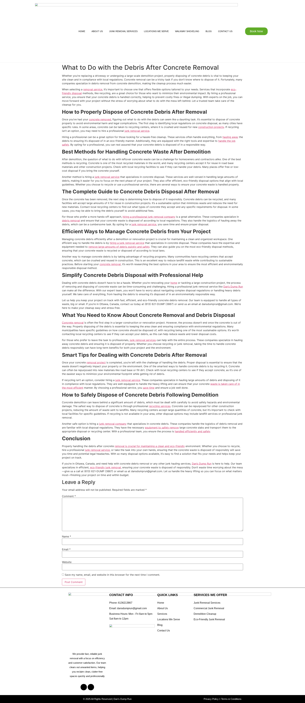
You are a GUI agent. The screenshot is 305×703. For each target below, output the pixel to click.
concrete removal (110, 264)
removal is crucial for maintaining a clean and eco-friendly (150, 446)
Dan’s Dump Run (233, 286)
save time (148, 387)
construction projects (211, 127)
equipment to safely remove (162, 427)
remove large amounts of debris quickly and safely (118, 246)
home (173, 282)
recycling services (159, 406)
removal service (92, 89)
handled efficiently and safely (192, 431)
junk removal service (137, 130)
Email (66, 549)
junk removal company (112, 423)
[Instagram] (91, 687)
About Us (97, 31)
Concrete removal (73, 322)
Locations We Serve (156, 31)
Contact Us (225, 31)
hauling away (230, 137)
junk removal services (143, 340)
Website (66, 562)
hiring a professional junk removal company (149, 216)
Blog (209, 31)
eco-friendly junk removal (105, 467)
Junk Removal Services (123, 31)
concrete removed (100, 119)
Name (66, 536)
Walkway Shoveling (187, 31)
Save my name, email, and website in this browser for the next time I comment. (112, 574)
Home (81, 31)
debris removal (71, 220)
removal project (96, 362)
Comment (69, 496)
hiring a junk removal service (127, 242)
